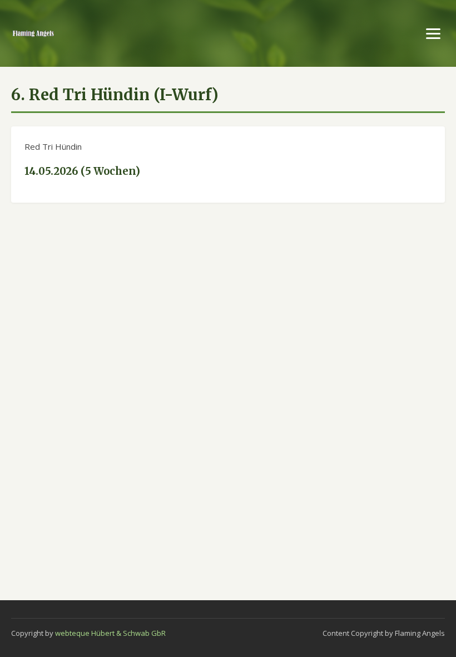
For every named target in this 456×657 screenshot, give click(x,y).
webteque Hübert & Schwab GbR (110, 633)
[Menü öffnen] (433, 33)
